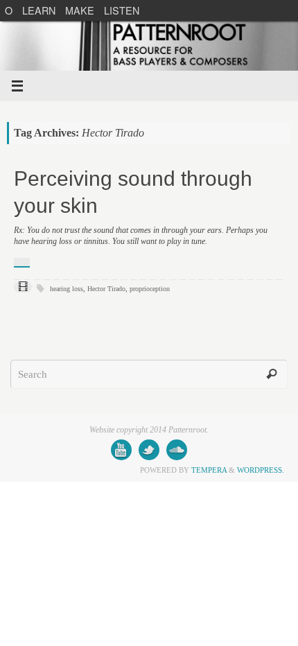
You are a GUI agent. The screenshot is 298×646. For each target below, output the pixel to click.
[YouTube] (121, 449)
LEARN (38, 10)
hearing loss (66, 289)
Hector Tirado (106, 289)
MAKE (79, 10)
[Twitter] (149, 449)
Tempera (209, 470)
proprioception (150, 289)
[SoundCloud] (176, 449)
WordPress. (260, 470)
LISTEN (121, 10)
